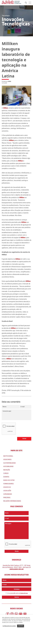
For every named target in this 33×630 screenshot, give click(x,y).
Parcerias (6, 497)
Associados (7, 459)
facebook (7, 614)
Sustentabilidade (9, 463)
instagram (12, 614)
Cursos (6, 473)
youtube (20, 614)
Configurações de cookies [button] (9, 626)
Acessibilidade (8, 466)
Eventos (6, 477)
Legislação (7, 490)
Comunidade (7, 494)
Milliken (5, 108)
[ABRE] (11, 3)
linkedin (16, 614)
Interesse (16, 589)
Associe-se (7, 487)
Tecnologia (6, 16)
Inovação (6, 470)
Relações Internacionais (12, 501)
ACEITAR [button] (20, 626)
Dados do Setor (8, 480)
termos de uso (24, 593)
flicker (25, 614)
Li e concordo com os (17, 593)
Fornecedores (8, 483)
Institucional (8, 456)
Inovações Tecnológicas (16, 21)
